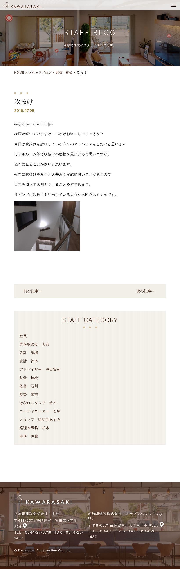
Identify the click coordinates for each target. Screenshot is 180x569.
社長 (23, 336)
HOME (19, 72)
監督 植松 (64, 72)
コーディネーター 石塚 (40, 411)
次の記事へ (146, 291)
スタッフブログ (40, 72)
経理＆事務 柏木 (34, 428)
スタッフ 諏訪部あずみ (40, 419)
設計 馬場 (29, 352)
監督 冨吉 (29, 394)
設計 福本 (29, 361)
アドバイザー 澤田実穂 (40, 369)
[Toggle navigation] (174, 5)
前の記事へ (33, 291)
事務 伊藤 (29, 436)
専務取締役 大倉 (34, 344)
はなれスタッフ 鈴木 (38, 403)
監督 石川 (29, 386)
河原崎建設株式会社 (26, 5)
